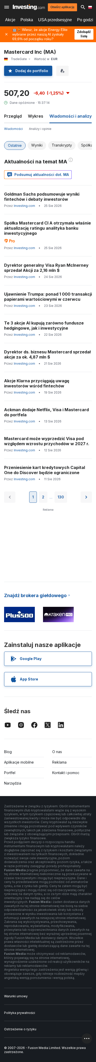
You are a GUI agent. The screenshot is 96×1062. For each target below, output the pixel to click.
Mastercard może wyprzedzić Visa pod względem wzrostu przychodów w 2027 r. (46, 441)
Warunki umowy (16, 996)
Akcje (10, 20)
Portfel (9, 772)
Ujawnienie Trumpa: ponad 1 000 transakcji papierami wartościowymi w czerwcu (48, 297)
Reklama (59, 762)
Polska (26, 20)
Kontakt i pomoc (65, 772)
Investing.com (24, 206)
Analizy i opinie (40, 129)
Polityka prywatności (19, 1013)
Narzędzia (12, 783)
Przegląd (13, 116)
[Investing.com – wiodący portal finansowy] (29, 7)
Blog (8, 752)
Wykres (35, 116)
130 (61, 497)
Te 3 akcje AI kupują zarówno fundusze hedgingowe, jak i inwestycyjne (44, 325)
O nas (57, 752)
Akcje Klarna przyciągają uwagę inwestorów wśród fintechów (36, 383)
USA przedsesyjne (55, 20)
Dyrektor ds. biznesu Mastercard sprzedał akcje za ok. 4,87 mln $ (47, 354)
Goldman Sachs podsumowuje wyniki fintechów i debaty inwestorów (41, 197)
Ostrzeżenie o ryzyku (20, 1029)
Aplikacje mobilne (19, 762)
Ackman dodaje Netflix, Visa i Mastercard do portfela (46, 412)
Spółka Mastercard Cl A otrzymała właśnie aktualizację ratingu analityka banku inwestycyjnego (47, 228)
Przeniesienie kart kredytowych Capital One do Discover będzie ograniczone (44, 470)
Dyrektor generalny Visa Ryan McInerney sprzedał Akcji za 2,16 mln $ (46, 268)
